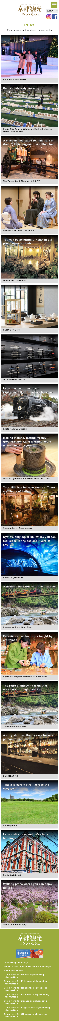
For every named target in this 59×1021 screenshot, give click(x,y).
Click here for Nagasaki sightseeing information (26, 989)
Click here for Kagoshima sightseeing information (27, 1008)
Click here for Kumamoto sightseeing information (26, 995)
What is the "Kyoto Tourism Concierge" (28, 966)
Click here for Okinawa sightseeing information (25, 1015)
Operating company (16, 962)
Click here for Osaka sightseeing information (24, 975)
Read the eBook (13, 970)
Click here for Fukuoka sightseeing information (25, 982)
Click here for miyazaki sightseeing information (25, 1002)
